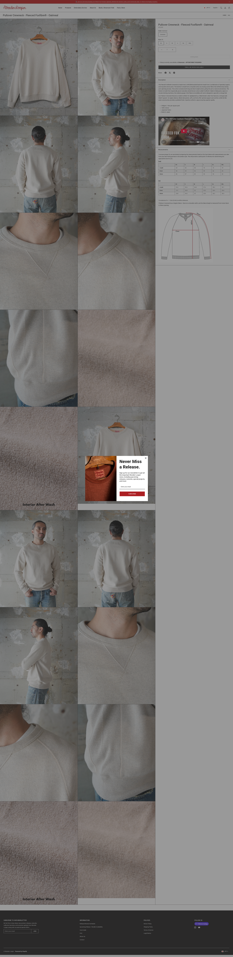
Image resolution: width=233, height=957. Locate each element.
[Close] (146, 458)
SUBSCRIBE (132, 494)
